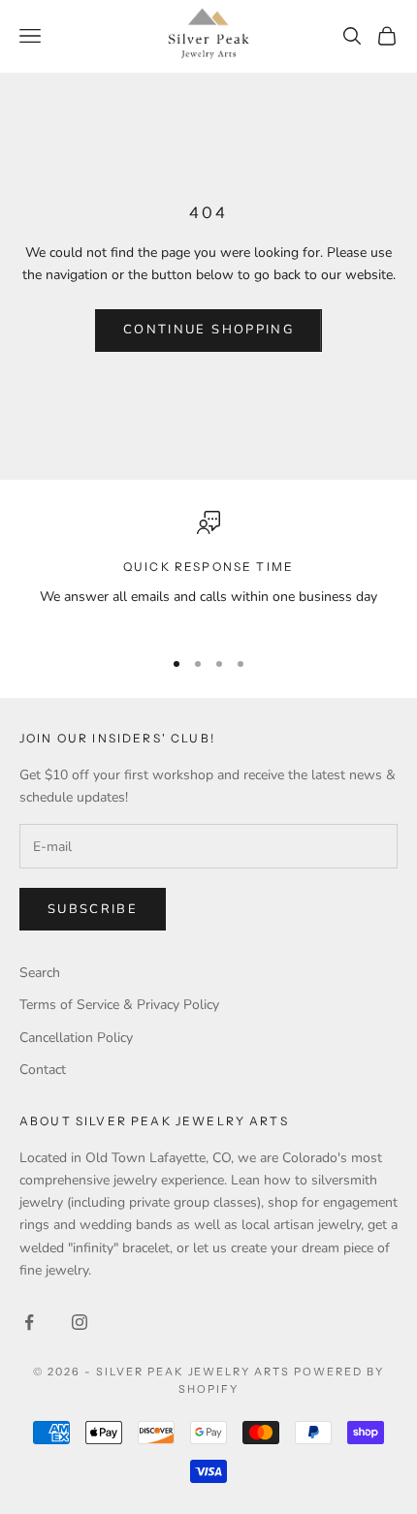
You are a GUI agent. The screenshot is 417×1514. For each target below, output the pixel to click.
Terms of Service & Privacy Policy (119, 1004)
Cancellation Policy (76, 1037)
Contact (42, 1069)
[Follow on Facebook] (29, 1322)
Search (39, 972)
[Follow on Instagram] (79, 1322)
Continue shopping (208, 329)
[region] (208, 570)
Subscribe (93, 909)
